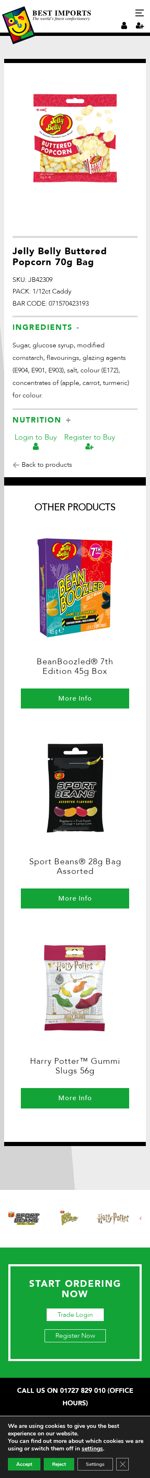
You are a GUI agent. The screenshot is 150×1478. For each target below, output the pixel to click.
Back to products (46, 464)
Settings (95, 1464)
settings (92, 1449)
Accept (24, 1464)
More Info (75, 698)
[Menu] (139, 13)
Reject (59, 1464)
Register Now (75, 1335)
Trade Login (75, 1314)
